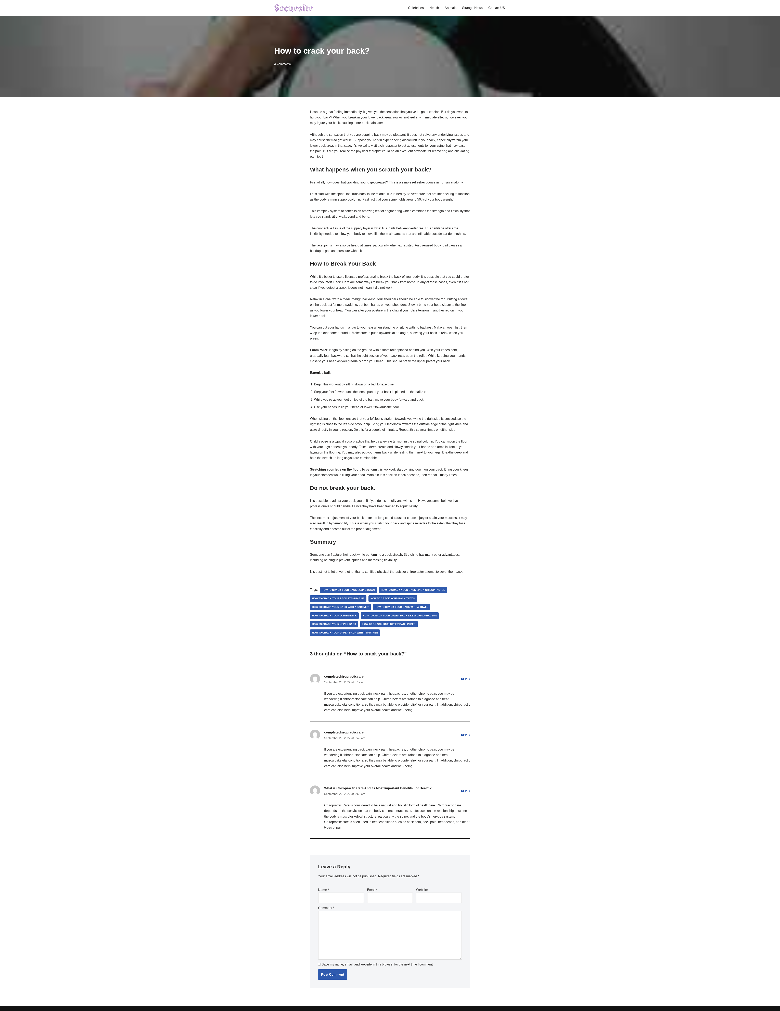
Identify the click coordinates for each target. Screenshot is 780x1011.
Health (434, 8)
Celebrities (416, 8)
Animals (450, 8)
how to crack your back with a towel (401, 607)
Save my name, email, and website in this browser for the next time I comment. (377, 964)
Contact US (496, 8)
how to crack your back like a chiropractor (413, 590)
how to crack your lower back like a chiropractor (400, 615)
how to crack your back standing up (338, 598)
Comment (326, 908)
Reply (465, 679)
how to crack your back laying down (348, 590)
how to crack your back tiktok (392, 598)
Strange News (472, 8)
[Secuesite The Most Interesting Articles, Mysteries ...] (293, 8)
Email (372, 890)
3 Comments (282, 63)
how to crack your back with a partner (340, 607)
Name (323, 890)
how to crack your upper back (334, 624)
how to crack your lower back (334, 615)
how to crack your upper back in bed (389, 624)
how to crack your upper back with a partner (345, 632)
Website (422, 890)
